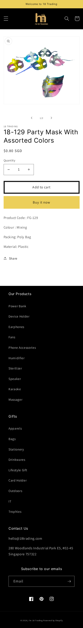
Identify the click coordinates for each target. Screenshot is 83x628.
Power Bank (17, 306)
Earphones (16, 327)
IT (10, 501)
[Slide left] (31, 118)
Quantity (10, 160)
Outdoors (15, 491)
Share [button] (13, 258)
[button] (6, 18)
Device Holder (19, 316)
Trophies (15, 511)
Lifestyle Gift (18, 470)
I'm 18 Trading (36, 620)
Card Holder (18, 480)
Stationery (16, 449)
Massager (15, 399)
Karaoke (15, 389)
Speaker (15, 379)
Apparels (15, 428)
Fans (12, 337)
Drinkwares (17, 459)
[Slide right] (51, 118)
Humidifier (17, 358)
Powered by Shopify (53, 620)
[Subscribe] (69, 581)
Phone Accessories (22, 347)
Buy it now (41, 202)
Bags (12, 439)
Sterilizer (15, 368)
